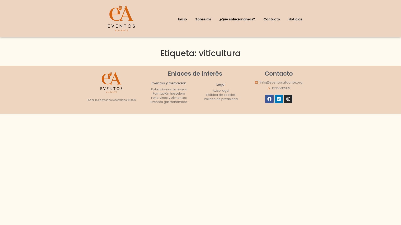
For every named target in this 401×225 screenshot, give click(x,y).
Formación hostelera (169, 93)
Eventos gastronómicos (169, 102)
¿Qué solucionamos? (237, 19)
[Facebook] (269, 99)
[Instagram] (288, 99)
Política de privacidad (221, 99)
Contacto (271, 19)
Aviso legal (221, 90)
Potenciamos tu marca (169, 89)
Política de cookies (221, 94)
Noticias (295, 19)
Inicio (182, 19)
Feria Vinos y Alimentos (169, 97)
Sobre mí (203, 19)
